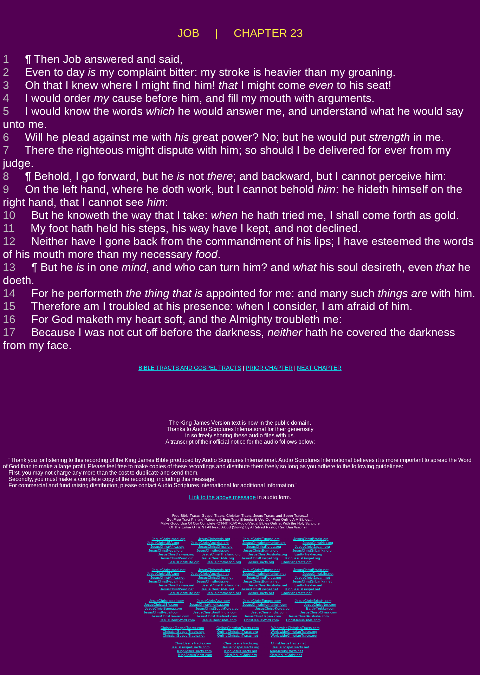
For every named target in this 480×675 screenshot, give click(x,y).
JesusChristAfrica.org (167, 546)
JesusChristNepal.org (165, 550)
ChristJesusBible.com (303, 620)
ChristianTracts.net (296, 593)
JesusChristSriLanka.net (312, 581)
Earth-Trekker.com (320, 608)
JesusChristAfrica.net (167, 577)
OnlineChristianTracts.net (237, 635)
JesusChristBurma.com (163, 608)
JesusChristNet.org (318, 543)
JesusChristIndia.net (212, 581)
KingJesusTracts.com (194, 651)
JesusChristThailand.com (216, 616)
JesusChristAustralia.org (267, 554)
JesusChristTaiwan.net (176, 585)
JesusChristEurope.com (262, 601)
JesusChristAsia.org (214, 539)
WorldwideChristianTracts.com (295, 628)
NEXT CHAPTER (319, 368)
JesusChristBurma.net (261, 581)
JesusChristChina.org (215, 546)
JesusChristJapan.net (312, 577)
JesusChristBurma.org (261, 550)
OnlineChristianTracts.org (237, 632)
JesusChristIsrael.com (166, 601)
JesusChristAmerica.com (209, 604)
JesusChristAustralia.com (308, 616)
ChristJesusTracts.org (240, 643)
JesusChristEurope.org (261, 539)
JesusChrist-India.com (268, 612)
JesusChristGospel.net (259, 589)
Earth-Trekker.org (308, 554)
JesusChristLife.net (318, 574)
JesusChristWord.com (177, 620)
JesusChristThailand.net (221, 585)
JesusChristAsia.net (214, 570)
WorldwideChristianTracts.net (294, 635)
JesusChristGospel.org (259, 558)
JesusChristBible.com (219, 620)
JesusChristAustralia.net (267, 585)
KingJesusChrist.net (286, 655)
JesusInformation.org (224, 562)
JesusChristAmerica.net (210, 574)
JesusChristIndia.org (212, 550)
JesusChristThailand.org (221, 554)
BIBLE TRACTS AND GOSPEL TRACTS (189, 368)
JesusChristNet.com (320, 604)
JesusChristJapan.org (312, 546)
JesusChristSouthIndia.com (215, 612)
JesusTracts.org (261, 562)
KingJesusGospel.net (302, 589)
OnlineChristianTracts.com (237, 628)
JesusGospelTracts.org (240, 647)
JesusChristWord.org (177, 558)
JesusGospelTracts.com (190, 647)
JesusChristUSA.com (161, 604)
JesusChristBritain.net (311, 570)
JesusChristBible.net (217, 589)
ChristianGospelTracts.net (184, 635)
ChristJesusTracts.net (288, 643)
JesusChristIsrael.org (169, 539)
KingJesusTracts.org (240, 651)
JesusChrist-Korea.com (273, 608)
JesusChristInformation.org (264, 543)
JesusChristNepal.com (161, 612)
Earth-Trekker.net (308, 585)
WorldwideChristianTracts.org (294, 632)
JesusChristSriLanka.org (312, 550)
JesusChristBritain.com (313, 601)
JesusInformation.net (224, 593)
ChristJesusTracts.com (193, 643)
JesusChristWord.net (177, 589)
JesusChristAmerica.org (210, 543)
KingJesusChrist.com (195, 655)
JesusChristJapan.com (262, 616)
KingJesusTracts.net (286, 651)
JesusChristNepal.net (165, 581)
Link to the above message (222, 497)
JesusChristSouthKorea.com (218, 608)
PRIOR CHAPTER (269, 368)
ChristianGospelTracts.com (182, 628)
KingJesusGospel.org (302, 558)
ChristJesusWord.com (261, 620)
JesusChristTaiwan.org (176, 554)
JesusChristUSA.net (163, 574)
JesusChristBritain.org (311, 539)
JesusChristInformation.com (264, 604)
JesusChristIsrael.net (169, 570)
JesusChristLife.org (184, 562)
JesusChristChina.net (215, 577)
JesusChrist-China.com (318, 612)
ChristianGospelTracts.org (184, 632)
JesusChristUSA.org (163, 543)
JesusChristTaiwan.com (170, 616)
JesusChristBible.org (217, 558)
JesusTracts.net (261, 593)
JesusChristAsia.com (213, 601)
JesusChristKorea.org (263, 546)
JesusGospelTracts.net (290, 647)
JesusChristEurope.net (261, 570)
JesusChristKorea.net (263, 577)
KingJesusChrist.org (241, 655)
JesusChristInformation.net (264, 574)
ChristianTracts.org (296, 562)
